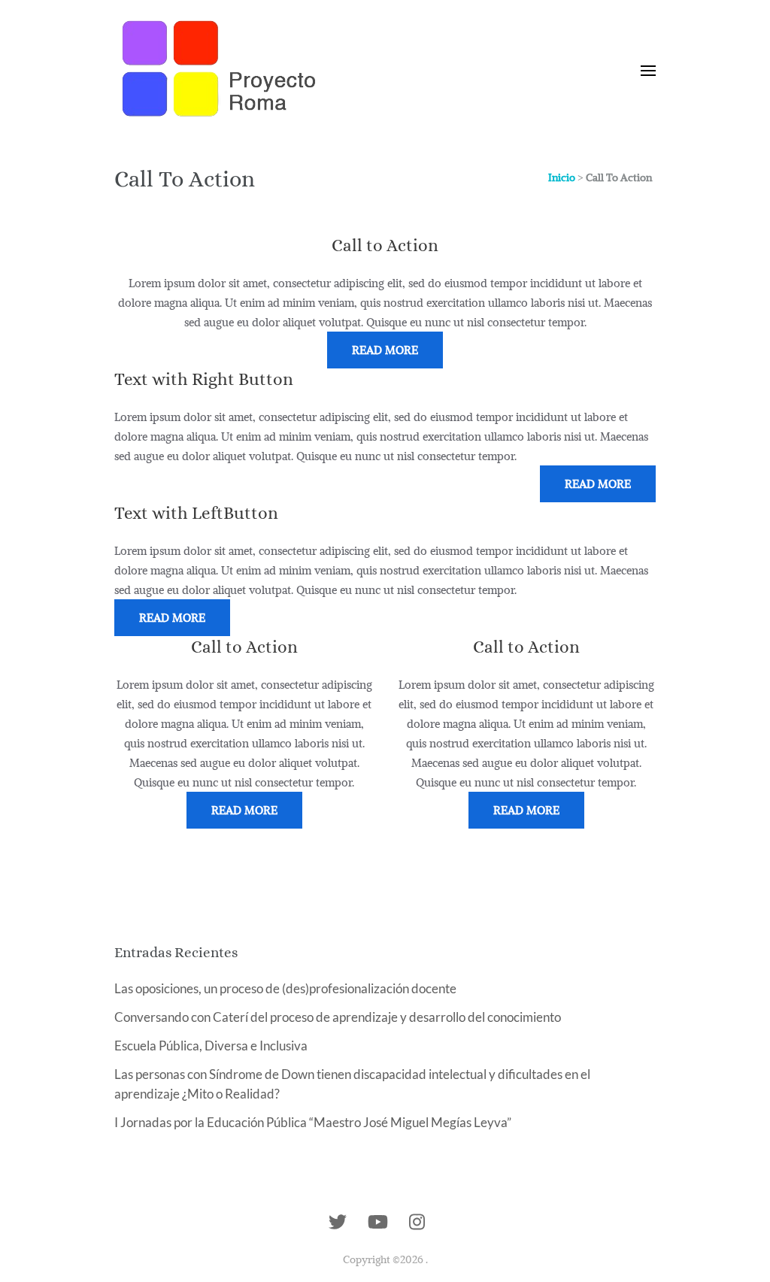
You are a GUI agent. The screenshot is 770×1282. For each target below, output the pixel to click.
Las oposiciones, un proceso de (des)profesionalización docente (285, 988)
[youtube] (378, 1222)
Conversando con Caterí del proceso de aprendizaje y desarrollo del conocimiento (337, 1017)
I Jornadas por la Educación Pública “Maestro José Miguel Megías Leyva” (312, 1122)
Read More (385, 349)
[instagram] (417, 1222)
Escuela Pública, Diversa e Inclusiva (211, 1045)
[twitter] (338, 1222)
